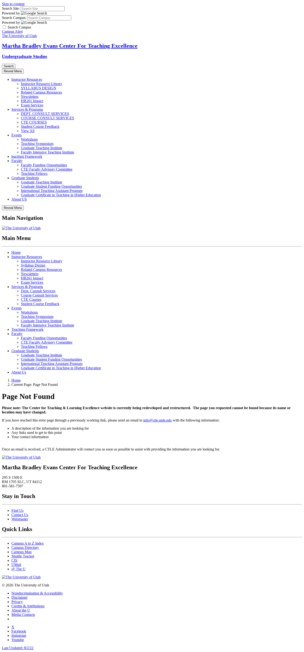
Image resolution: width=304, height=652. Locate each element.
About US (19, 199)
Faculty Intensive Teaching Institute (47, 152)
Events (16, 135)
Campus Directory (25, 548)
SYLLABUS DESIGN (38, 88)
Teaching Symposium (37, 144)
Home (16, 252)
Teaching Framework (27, 329)
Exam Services (32, 105)
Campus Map (21, 552)
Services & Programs (27, 109)
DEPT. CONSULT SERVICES (45, 114)
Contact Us (19, 515)
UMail (16, 565)
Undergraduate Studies (24, 56)
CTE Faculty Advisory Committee (46, 169)
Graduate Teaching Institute (41, 148)
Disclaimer (19, 597)
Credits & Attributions (27, 606)
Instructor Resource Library (41, 84)
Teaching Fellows (34, 174)
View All (27, 131)
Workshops (29, 139)
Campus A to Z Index (27, 543)
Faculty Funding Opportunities (44, 165)
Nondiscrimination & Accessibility (37, 593)
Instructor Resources (26, 79)
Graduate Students (25, 178)
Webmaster (19, 519)
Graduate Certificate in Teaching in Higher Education (61, 195)
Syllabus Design (33, 265)
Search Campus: (14, 18)
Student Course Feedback (40, 127)
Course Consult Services (39, 295)
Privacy (17, 602)
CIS (14, 560)
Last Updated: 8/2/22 (17, 648)
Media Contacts (23, 615)
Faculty (17, 161)
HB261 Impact (32, 101)
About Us (18, 372)
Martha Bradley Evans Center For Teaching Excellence (70, 46)
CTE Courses (31, 299)
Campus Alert (12, 31)
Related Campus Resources (41, 92)
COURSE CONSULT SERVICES (47, 118)
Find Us (17, 510)
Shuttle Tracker (22, 556)
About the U (20, 610)
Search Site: (11, 8)
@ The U (18, 569)
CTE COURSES (34, 122)
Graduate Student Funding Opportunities (51, 186)
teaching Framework (26, 156)
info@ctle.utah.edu (157, 420)
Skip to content (13, 4)
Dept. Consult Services (38, 291)
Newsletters (29, 97)
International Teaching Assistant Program (51, 191)
